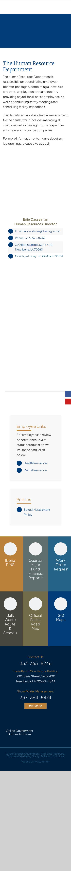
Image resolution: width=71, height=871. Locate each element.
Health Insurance (35, 463)
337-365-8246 (35, 238)
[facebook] (68, 394)
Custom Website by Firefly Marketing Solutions (35, 756)
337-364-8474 (35, 697)
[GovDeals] (19, 713)
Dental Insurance (35, 470)
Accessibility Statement (35, 761)
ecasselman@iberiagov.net (41, 231)
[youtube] (68, 401)
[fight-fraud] (51, 715)
